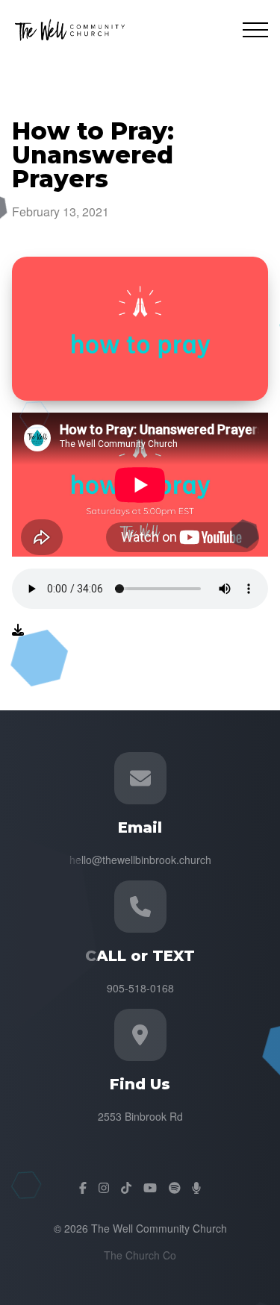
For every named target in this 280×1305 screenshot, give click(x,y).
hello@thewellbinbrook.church (140, 859)
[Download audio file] (18, 630)
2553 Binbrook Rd (140, 1116)
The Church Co (140, 1255)
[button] (255, 30)
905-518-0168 (140, 987)
